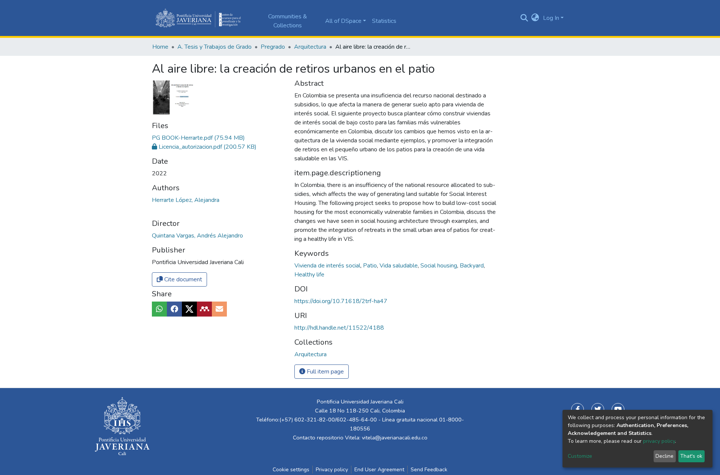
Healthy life (309, 274)
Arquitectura (310, 47)
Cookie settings (291, 469)
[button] (535, 17)
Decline (665, 456)
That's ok (691, 456)
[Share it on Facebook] (174, 309)
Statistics (384, 21)
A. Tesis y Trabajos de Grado (214, 47)
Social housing (439, 265)
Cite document (182, 279)
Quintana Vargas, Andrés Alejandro (197, 236)
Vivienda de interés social (328, 265)
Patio (370, 265)
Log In (551, 18)
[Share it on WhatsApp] (159, 309)
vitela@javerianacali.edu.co (395, 437)
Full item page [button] (324, 371)
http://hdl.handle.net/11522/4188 (339, 328)
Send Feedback (429, 469)
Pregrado (273, 47)
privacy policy (659, 441)
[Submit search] (524, 18)
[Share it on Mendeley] (204, 309)
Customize (580, 456)
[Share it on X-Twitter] (189, 309)
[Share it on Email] (219, 309)
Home (160, 47)
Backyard (472, 265)
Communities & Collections (287, 21)
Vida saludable (399, 265)
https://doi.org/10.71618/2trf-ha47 (340, 301)
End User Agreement (379, 469)
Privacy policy (332, 469)
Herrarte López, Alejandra (185, 200)
